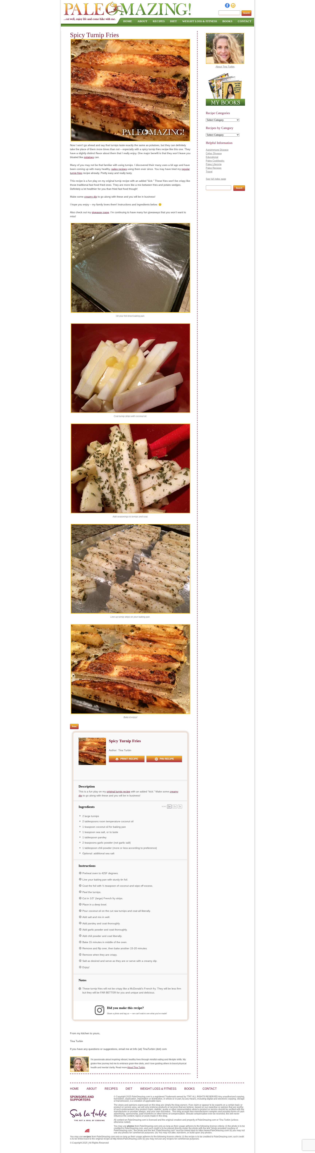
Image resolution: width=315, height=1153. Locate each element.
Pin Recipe (166, 758)
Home (127, 21)
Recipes (159, 21)
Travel (209, 171)
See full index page (216, 179)
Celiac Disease (214, 153)
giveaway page (100, 212)
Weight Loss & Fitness (199, 21)
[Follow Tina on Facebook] (227, 6)
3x (180, 806)
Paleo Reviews (213, 168)
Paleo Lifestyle (213, 164)
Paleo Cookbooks (215, 160)
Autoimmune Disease (217, 149)
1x (169, 806)
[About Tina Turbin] (225, 63)
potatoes (89, 157)
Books (227, 21)
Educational (212, 157)
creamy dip (90, 196)
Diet (173, 21)
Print (74, 726)
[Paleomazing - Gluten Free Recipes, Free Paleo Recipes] (128, 15)
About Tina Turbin (136, 1067)
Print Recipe (129, 758)
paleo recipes (119, 169)
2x (174, 806)
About (142, 21)
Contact (244, 21)
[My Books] (225, 105)
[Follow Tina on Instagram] (233, 6)
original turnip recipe (118, 791)
